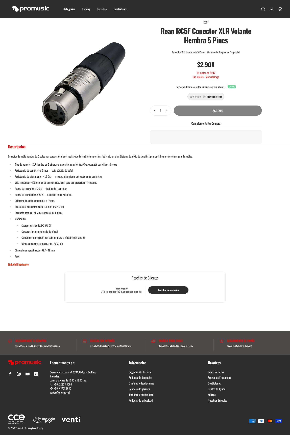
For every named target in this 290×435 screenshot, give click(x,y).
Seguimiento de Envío (140, 372)
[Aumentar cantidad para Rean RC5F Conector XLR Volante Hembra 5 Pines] (167, 110)
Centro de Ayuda (216, 389)
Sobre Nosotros (216, 372)
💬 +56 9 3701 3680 (60, 388)
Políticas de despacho (140, 377)
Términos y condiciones (141, 395)
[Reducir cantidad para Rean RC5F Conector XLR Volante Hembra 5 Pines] (154, 110)
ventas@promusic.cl (60, 392)
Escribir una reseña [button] (168, 290)
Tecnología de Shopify (34, 428)
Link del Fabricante (18, 264)
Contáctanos (214, 383)
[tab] (17, 147)
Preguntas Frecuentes (219, 377)
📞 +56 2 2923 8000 (61, 384)
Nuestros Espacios (217, 400)
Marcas (212, 395)
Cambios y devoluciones (141, 383)
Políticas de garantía (139, 389)
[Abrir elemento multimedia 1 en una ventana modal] (84, 84)
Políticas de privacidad (141, 400)
